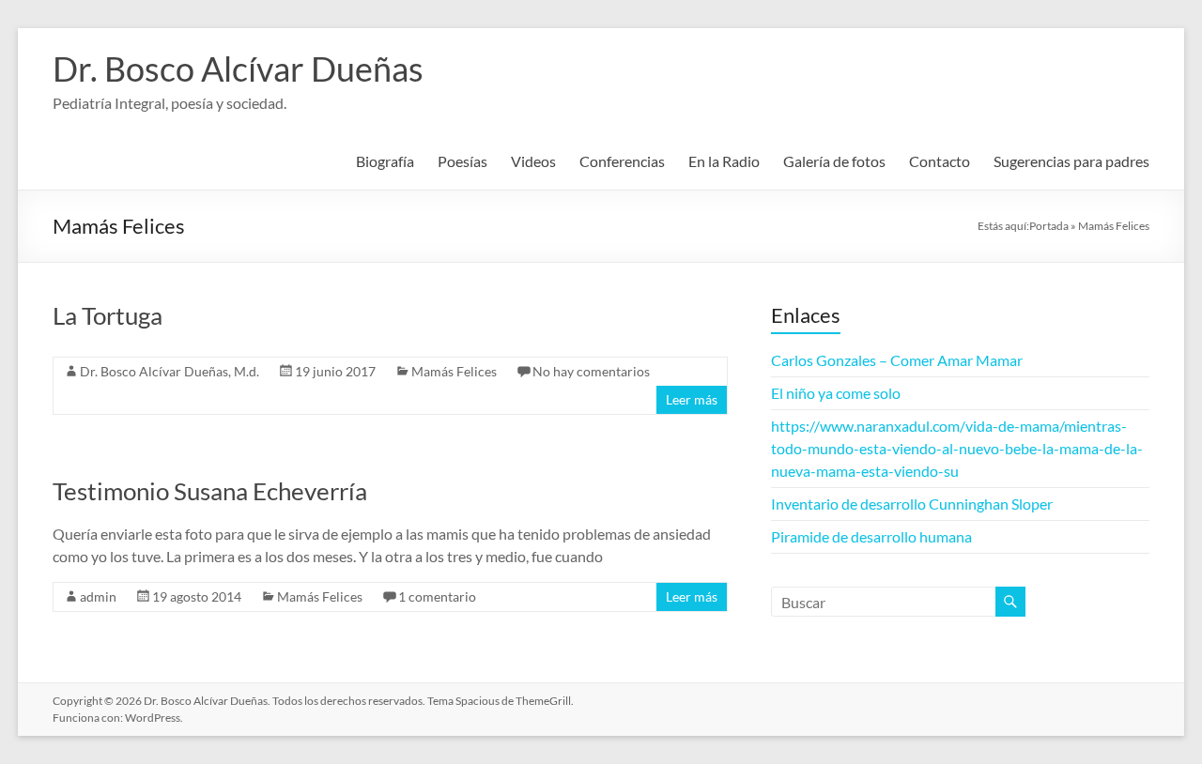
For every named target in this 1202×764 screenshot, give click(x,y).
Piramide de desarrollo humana (871, 536)
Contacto (939, 161)
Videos (533, 161)
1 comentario (437, 596)
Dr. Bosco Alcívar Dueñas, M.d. (169, 371)
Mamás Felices (454, 371)
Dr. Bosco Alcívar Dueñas (238, 68)
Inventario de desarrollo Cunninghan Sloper (912, 503)
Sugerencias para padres (1071, 161)
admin (98, 596)
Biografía (385, 161)
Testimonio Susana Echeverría (210, 491)
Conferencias (622, 161)
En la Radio (724, 161)
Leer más (691, 399)
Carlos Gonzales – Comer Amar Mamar (897, 360)
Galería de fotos (834, 161)
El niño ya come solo (836, 393)
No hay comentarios (591, 371)
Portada (1049, 226)
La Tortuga (107, 315)
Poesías (462, 161)
